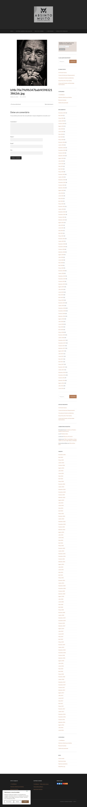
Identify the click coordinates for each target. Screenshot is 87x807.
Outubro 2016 (61, 377)
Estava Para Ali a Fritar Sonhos (65, 80)
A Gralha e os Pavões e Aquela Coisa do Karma (67, 430)
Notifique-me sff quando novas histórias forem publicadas (66, 43)
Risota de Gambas (39, 31)
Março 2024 (61, 139)
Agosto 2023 (61, 158)
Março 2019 (61, 300)
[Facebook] (57, 783)
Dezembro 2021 (61, 211)
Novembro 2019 (62, 278)
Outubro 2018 (61, 313)
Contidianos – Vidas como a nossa (41, 784)
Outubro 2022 (61, 185)
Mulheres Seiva (64, 433)
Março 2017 (61, 364)
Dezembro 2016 (61, 372)
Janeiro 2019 (61, 305)
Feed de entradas (62, 761)
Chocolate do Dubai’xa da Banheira (66, 77)
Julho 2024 (60, 128)
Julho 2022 (60, 193)
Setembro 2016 (61, 380)
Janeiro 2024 (61, 145)
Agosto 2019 (61, 286)
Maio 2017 (60, 359)
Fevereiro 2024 (61, 142)
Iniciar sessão (61, 758)
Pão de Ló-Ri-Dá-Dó (68, 436)
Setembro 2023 (61, 155)
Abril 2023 (60, 169)
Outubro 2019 (61, 281)
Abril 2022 (60, 201)
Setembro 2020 (61, 252)
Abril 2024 (60, 136)
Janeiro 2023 (61, 177)
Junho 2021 (61, 227)
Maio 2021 (60, 230)
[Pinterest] (63, 783)
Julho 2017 (60, 353)
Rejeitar (17, 801)
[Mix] (67, 783)
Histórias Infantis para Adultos (24, 31)
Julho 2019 (60, 289)
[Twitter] (59, 783)
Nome (12, 136)
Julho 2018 (60, 321)
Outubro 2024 (61, 123)
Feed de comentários (62, 763)
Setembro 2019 (61, 284)
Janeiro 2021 (61, 241)
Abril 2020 (60, 265)
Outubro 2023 (61, 153)
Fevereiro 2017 (61, 367)
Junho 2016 (61, 388)
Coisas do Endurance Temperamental (66, 75)
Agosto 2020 (61, 254)
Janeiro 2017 (61, 369)
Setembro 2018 (61, 316)
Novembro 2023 (62, 150)
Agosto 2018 (61, 318)
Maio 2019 (60, 294)
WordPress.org (61, 766)
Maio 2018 (60, 326)
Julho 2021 (60, 225)
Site (11, 150)
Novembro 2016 (62, 375)
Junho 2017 (61, 356)
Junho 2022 (61, 195)
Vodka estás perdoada (62, 31)
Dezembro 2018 (61, 308)
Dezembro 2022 (61, 179)
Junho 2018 (61, 324)
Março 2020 (61, 268)
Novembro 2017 (62, 343)
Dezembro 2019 (61, 276)
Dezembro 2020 (61, 244)
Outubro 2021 (61, 217)
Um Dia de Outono (62, 72)
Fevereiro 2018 (61, 334)
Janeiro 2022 (61, 209)
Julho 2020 (60, 257)
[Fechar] (28, 791)
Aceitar (25, 801)
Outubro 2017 (61, 345)
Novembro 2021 (62, 214)
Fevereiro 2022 (61, 206)
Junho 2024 (61, 131)
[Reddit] (65, 783)
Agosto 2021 (61, 222)
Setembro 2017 (61, 348)
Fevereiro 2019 (61, 302)
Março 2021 (61, 235)
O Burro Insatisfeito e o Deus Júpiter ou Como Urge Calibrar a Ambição (67, 440)
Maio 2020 (60, 262)
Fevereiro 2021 (61, 238)
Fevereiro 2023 (61, 174)
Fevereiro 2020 (61, 270)
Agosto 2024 (61, 126)
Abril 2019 (60, 297)
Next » (49, 104)
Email (12, 143)
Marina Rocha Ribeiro (38, 786)
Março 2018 (61, 332)
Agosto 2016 (61, 383)
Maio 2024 (60, 134)
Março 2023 (61, 171)
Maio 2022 (60, 198)
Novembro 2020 (62, 246)
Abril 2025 (60, 115)
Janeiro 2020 (61, 273)
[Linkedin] (61, 783)
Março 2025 (61, 118)
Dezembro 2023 (61, 147)
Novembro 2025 (62, 112)
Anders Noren (68, 801)
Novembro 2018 (62, 310)
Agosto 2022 (61, 190)
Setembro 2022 (61, 187)
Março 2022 (61, 203)
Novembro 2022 (62, 182)
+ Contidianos (49, 31)
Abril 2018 (60, 329)
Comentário (13, 121)
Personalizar (8, 801)
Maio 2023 (60, 166)
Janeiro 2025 (61, 120)
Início (11, 31)
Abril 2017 (60, 361)
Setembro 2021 (61, 219)
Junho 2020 (61, 260)
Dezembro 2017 (61, 340)
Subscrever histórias (38, 789)
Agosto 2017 (61, 351)
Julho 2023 (60, 161)
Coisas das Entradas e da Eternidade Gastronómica (66, 84)
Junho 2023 (61, 163)
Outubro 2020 (61, 249)
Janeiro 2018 (61, 337)
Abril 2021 (60, 233)
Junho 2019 (61, 292)
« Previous (15, 104)
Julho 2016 (60, 385)
